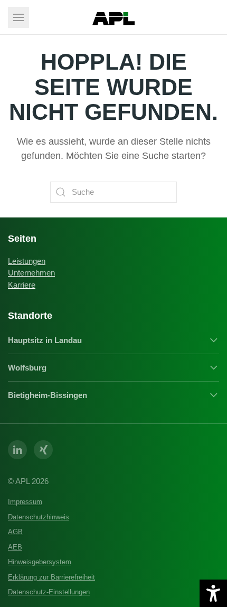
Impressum (25, 502)
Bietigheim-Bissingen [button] (47, 395)
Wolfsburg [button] (27, 367)
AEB (15, 547)
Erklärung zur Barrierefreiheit (51, 577)
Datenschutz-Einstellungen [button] (49, 592)
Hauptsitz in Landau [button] (45, 340)
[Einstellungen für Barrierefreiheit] (213, 593)
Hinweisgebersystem (39, 562)
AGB (15, 532)
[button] (18, 17)
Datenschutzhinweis (38, 517)
